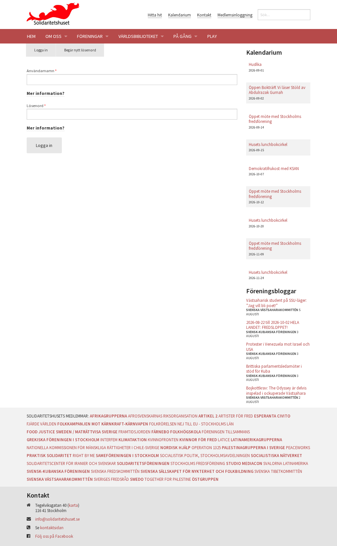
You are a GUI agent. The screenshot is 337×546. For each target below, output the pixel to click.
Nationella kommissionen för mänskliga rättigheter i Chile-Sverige (93, 447)
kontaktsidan (52, 527)
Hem (31, 36)
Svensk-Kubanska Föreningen (58, 471)
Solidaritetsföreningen (143, 463)
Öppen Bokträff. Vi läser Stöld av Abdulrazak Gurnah (277, 90)
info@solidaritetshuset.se (57, 519)
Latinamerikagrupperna (256, 439)
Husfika (255, 64)
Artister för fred (236, 415)
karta (73, 505)
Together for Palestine (167, 479)
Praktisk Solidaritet (49, 455)
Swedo (136, 479)
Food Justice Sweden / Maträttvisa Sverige (72, 431)
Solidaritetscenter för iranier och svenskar (71, 463)
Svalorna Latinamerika (285, 463)
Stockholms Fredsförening (197, 463)
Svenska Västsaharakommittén (60, 479)
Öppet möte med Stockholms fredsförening (275, 119)
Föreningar (90, 36)
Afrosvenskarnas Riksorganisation (162, 415)
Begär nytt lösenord (80, 50)
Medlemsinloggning (235, 14)
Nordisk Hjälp (175, 447)
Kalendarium (179, 14)
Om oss (53, 36)
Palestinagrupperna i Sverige (253, 447)
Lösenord (36, 105)
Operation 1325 (206, 447)
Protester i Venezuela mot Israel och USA (278, 346)
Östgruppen (205, 479)
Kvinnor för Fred (198, 439)
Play (212, 36)
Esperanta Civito (272, 415)
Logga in (45, 52)
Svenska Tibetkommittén (278, 471)
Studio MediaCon (244, 463)
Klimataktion (132, 439)
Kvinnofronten (163, 439)
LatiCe (224, 439)
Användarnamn (42, 70)
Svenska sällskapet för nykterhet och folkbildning (197, 471)
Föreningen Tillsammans (226, 431)
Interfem (108, 439)
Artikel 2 (208, 415)
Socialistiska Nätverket (276, 455)
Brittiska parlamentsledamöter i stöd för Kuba (274, 368)
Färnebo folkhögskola (176, 431)
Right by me (84, 455)
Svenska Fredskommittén (115, 471)
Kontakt (204, 14)
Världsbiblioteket (138, 36)
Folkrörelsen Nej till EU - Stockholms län (191, 423)
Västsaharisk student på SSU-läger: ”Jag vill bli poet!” (276, 303)
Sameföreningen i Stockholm (127, 455)
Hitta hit (155, 14)
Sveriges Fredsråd (111, 479)
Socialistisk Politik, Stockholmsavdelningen (205, 455)
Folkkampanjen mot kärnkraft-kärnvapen (102, 423)
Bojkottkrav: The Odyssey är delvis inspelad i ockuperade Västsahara (276, 390)
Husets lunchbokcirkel (268, 144)
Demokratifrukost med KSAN (274, 168)
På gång (182, 36)
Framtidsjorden (134, 431)
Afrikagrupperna (108, 415)
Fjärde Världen (41, 423)
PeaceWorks (298, 447)
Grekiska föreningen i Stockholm (63, 439)
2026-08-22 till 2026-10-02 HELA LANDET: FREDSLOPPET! (272, 325)
